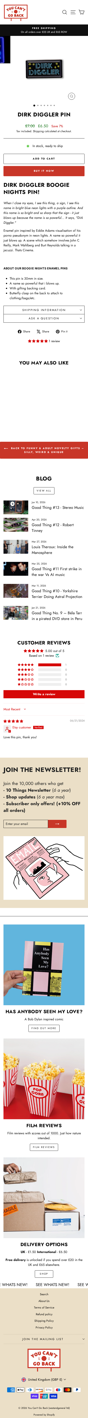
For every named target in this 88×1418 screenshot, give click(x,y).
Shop (44, 1274)
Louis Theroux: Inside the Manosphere (52, 550)
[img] (13, 721)
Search (44, 1294)
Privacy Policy (44, 1327)
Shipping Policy (44, 1321)
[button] (38, 341)
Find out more (44, 1028)
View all (44, 491)
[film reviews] (44, 1078)
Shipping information (44, 310)
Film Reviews (44, 1147)
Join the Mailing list (43, 1339)
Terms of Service (44, 1307)
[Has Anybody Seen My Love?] (44, 964)
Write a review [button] (44, 694)
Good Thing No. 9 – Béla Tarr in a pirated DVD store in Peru (57, 616)
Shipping (38, 131)
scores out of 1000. (45, 1133)
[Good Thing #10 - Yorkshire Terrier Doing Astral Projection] (15, 591)
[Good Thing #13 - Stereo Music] (15, 507)
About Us (44, 1301)
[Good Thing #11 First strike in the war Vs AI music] (15, 569)
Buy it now (44, 171)
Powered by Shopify (44, 1415)
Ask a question (44, 318)
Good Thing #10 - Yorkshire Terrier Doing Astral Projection (57, 594)
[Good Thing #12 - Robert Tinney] (15, 525)
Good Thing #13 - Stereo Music (58, 507)
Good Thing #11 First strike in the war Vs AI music (57, 572)
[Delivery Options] (44, 1197)
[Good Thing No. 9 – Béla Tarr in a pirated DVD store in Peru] (15, 613)
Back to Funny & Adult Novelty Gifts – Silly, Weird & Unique (47, 450)
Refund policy (44, 1314)
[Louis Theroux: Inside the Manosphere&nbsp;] (15, 547)
